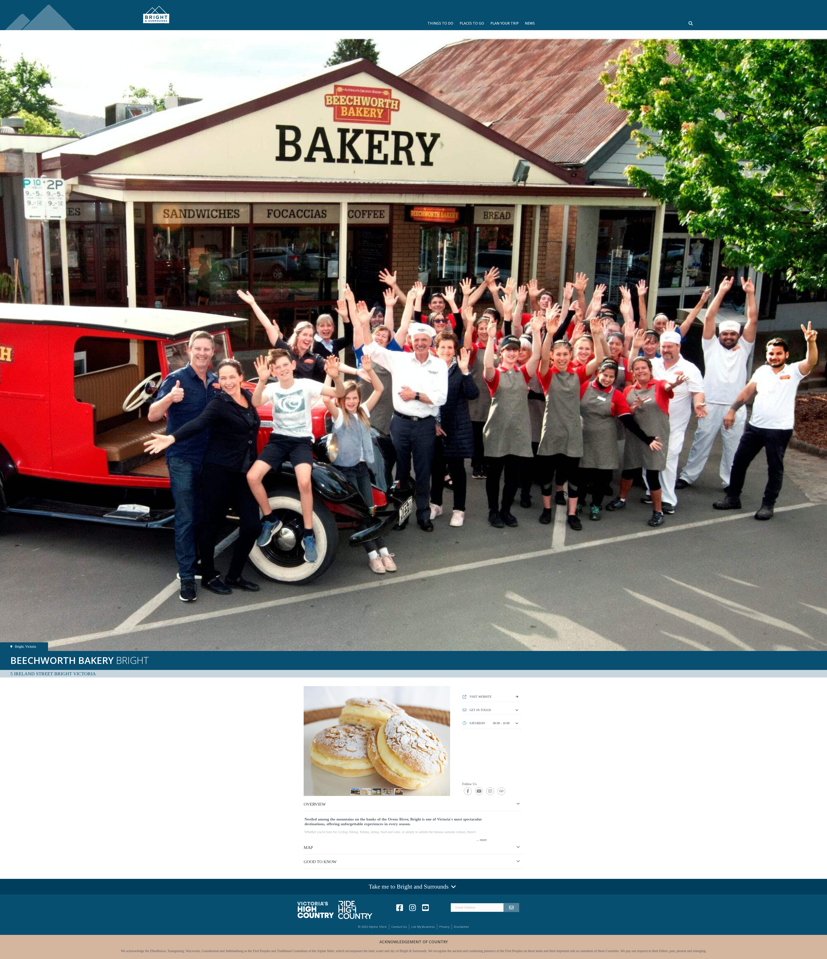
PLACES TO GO (472, 23)
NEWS (530, 23)
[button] (492, 710)
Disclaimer (461, 927)
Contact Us (399, 927)
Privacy (444, 927)
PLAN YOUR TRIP (504, 23)
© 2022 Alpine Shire (372, 927)
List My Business (423, 927)
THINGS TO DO (440, 23)
